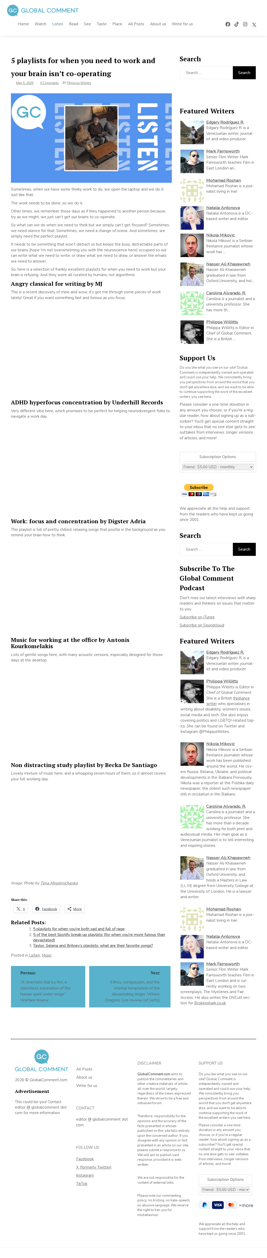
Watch (40, 24)
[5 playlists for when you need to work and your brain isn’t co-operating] (91, 137)
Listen (57, 24)
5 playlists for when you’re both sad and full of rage (79, 929)
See (87, 24)
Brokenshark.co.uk (210, 1003)
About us (158, 24)
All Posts (136, 24)
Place (117, 24)
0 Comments (49, 83)
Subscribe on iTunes (197, 617)
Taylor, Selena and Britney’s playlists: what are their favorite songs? (93, 945)
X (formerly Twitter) (94, 1167)
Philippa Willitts (79, 83)
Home (23, 24)
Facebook (85, 1159)
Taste (102, 24)
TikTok (81, 1183)
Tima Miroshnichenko (59, 883)
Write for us (182, 24)
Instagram (85, 1175)
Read (73, 24)
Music (47, 955)
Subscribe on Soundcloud (202, 625)
